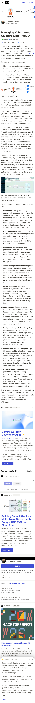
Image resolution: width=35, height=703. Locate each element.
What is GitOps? (10, 590)
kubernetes (13, 40)
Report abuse (24, 489)
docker (21, 42)
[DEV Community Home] (7, 2)
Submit (7, 483)
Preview (17, 483)
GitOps (31, 53)
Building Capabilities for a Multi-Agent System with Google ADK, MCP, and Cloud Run (16, 521)
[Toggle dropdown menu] (32, 407)
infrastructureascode (9, 42)
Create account (27, 2)
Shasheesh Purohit (12, 22)
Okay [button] (5, 699)
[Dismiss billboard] (32, 659)
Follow (17, 566)
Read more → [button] (7, 463)
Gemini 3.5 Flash (8, 438)
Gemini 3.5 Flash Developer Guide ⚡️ (13, 433)
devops (5, 40)
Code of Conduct (12, 489)
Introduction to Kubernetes (15, 598)
